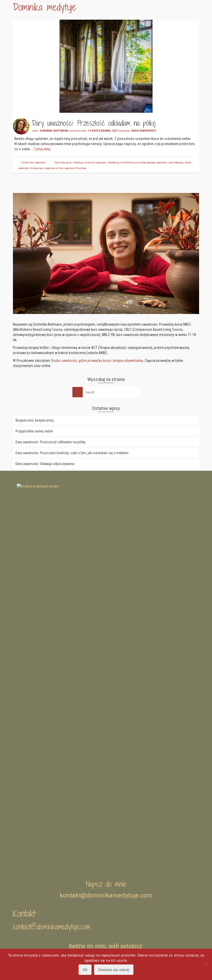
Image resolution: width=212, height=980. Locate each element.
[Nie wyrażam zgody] (205, 964)
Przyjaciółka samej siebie (34, 431)
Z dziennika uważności (33, 162)
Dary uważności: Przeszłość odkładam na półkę (51, 442)
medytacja (113, 162)
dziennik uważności (96, 162)
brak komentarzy (143, 130)
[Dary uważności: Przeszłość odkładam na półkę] (106, 66)
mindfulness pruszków (132, 162)
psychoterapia (176, 162)
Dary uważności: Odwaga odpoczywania (45, 464)
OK (85, 970)
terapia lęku (37, 168)
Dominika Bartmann (54, 130)
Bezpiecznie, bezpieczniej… (36, 420)
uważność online (54, 168)
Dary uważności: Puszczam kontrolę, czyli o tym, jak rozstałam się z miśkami (72, 453)
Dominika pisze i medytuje (69, 162)
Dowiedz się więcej (113, 970)
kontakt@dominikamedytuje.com (51, 927)
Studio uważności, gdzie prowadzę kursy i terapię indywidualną (97, 360)
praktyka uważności (157, 162)
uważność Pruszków (75, 168)
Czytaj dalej (42, 149)
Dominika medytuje (44, 7)
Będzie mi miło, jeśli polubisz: (106, 946)
